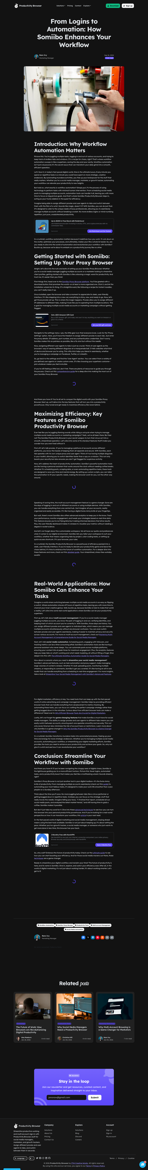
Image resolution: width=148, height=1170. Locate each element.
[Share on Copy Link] (112, 937)
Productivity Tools (83, 925)
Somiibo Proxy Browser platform (75, 281)
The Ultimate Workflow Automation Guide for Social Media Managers (80, 656)
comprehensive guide (66, 371)
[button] (113, 6)
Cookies (131, 1158)
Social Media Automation (75, 929)
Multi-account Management (101, 925)
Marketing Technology (107, 1023)
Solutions (48, 1130)
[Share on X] (88, 937)
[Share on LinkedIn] (93, 937)
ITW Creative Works (79, 1163)
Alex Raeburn (26, 1037)
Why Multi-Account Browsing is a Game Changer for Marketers (114, 1028)
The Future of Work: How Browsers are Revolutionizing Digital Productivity (31, 1029)
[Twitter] (37, 1158)
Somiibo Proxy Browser (65, 925)
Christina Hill (67, 1037)
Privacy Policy (99, 1166)
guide (105, 784)
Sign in (109, 1133)
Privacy (121, 1158)
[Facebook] (40, 1158)
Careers (78, 1140)
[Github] (49, 1158)
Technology (21, 1023)
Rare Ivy (43, 55)
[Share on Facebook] (83, 937)
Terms (112, 1158)
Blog (77, 1133)
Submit (95, 1097)
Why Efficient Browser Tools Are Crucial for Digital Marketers (80, 713)
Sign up (109, 1130)
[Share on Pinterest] (98, 937)
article (83, 815)
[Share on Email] (107, 937)
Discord (78, 1136)
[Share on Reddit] (102, 937)
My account (111, 1136)
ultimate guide (99, 853)
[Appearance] (31, 1158)
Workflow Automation (46, 925)
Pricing (47, 1136)
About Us (48, 1133)
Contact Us (49, 1140)
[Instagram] (43, 1158)
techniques (38, 858)
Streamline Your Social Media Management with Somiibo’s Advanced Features (78, 674)
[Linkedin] (46, 1158)
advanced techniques (84, 810)
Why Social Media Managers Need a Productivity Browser (72, 1028)
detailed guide (73, 552)
